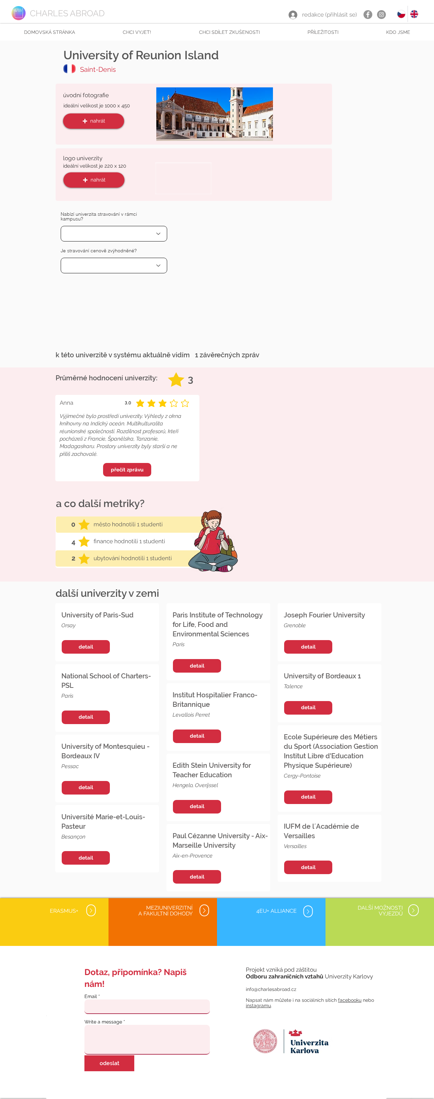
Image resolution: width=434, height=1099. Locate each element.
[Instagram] (381, 14)
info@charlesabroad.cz (271, 989)
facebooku (349, 1000)
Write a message (103, 1021)
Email (90, 996)
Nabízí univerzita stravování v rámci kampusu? (99, 216)
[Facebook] (367, 14)
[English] (414, 14)
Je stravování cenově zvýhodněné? (99, 250)
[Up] (91, 910)
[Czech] (401, 14)
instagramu (258, 1005)
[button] (137, 32)
